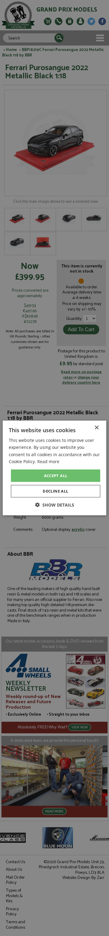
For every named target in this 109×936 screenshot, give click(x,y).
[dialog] (54, 468)
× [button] (96, 428)
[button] (54, 505)
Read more (48, 461)
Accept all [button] (56, 475)
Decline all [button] (55, 491)
